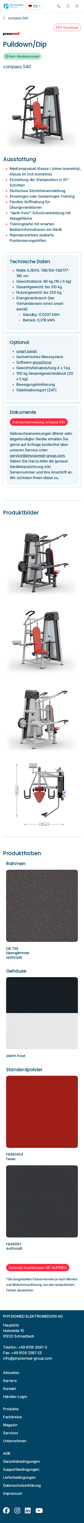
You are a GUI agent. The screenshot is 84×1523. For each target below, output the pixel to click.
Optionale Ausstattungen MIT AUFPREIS (38, 1268)
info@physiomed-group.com (27, 1358)
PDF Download (67, 27)
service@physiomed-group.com (37, 455)
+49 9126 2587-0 (32, 1347)
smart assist (26, 351)
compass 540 (18, 18)
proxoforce (42, 362)
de (35, 7)
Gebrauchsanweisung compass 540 (38, 422)
